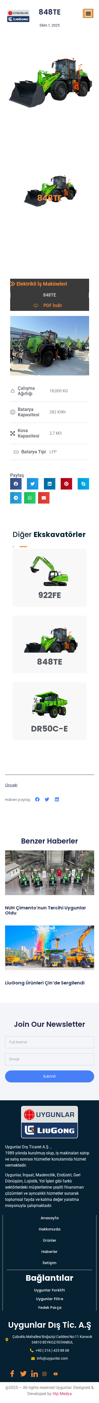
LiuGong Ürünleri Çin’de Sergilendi (45, 983)
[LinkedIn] (32, 1371)
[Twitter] (21, 1371)
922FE (49, 595)
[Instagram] (43, 1371)
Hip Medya (62, 1393)
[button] (88, 13)
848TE (49, 661)
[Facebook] (10, 1371)
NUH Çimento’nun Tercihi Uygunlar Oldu (45, 910)
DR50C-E (49, 728)
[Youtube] (55, 1371)
